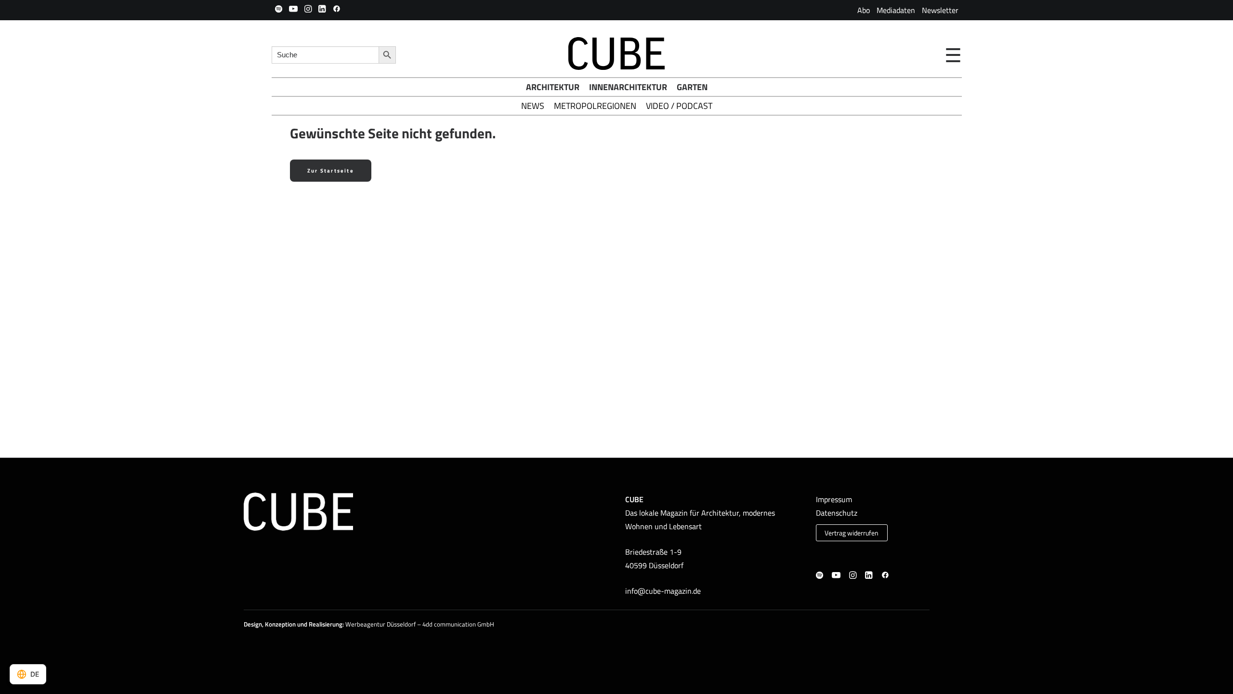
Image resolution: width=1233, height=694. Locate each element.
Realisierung (325, 624)
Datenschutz (836, 513)
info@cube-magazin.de (663, 591)
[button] (279, 8)
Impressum (834, 499)
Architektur (552, 86)
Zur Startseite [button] (330, 170)
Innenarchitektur (628, 86)
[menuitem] (863, 10)
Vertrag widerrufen (852, 533)
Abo (863, 10)
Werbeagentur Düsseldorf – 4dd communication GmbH (419, 624)
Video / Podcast (679, 105)
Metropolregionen (595, 105)
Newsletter (940, 10)
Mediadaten (896, 10)
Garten (692, 86)
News (532, 105)
